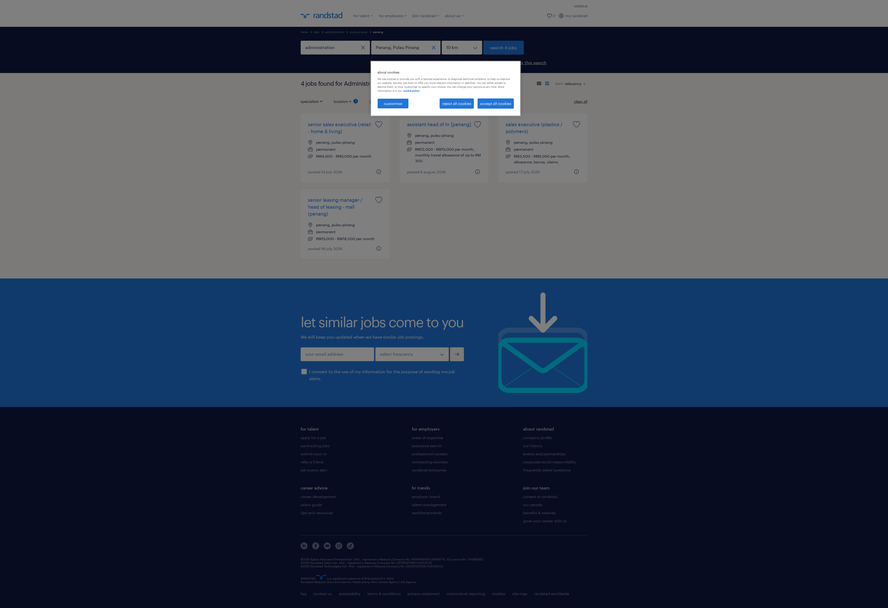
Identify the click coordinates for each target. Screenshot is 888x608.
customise (393, 103)
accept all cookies (495, 103)
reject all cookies (456, 103)
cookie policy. (411, 90)
